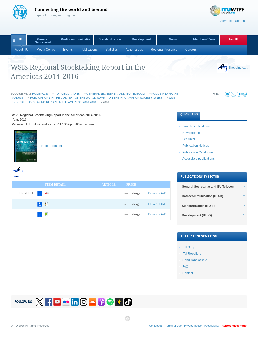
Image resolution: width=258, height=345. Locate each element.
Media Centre (46, 49)
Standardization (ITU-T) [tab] (198, 206)
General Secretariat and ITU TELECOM (115, 93)
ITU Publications (67, 93)
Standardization (110, 39)
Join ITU (234, 39)
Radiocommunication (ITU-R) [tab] (202, 196)
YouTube (57, 302)
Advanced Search (232, 21)
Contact (187, 273)
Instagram (83, 302)
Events (68, 49)
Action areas (134, 49)
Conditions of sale (194, 260)
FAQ (185, 266)
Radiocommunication (76, 39)
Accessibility (211, 325)
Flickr (66, 302)
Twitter (39, 302)
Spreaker (119, 302)
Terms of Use (173, 325)
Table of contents (51, 146)
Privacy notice (193, 325)
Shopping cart (237, 67)
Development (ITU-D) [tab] (197, 215)
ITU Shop (188, 247)
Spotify (110, 302)
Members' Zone (204, 39)
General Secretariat (43, 41)
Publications (89, 49)
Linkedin (75, 302)
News (173, 39)
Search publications (196, 126)
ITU (21, 39)
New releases (191, 133)
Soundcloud (92, 302)
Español (40, 15)
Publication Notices (195, 145)
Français (55, 15)
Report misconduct (234, 325)
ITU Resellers (191, 253)
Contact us (156, 325)
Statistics (112, 49)
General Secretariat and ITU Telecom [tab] (208, 186)
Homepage (40, 93)
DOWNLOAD (157, 193)
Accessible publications (198, 158)
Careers (191, 49)
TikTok (128, 302)
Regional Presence (164, 49)
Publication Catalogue (197, 152)
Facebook (48, 302)
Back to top (127, 320)
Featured (188, 139)
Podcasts (101, 302)
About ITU (21, 49)
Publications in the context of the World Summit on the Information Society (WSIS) (96, 97)
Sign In (70, 15)
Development (141, 39)
